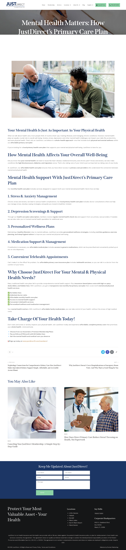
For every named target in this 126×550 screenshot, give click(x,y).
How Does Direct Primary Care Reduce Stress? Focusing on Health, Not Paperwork (91, 438)
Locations (66, 5)
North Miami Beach (75, 523)
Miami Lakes (73, 520)
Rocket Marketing (112, 547)
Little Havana (73, 513)
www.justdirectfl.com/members (35, 341)
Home (43, 5)
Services (59, 5)
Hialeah (71, 515)
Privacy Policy (36, 547)
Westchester (73, 525)
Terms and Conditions (48, 547)
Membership (51, 5)
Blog (83, 5)
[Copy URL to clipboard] (116, 352)
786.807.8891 (98, 513)
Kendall (71, 518)
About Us (75, 5)
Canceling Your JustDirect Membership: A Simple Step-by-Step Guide (34, 445)
